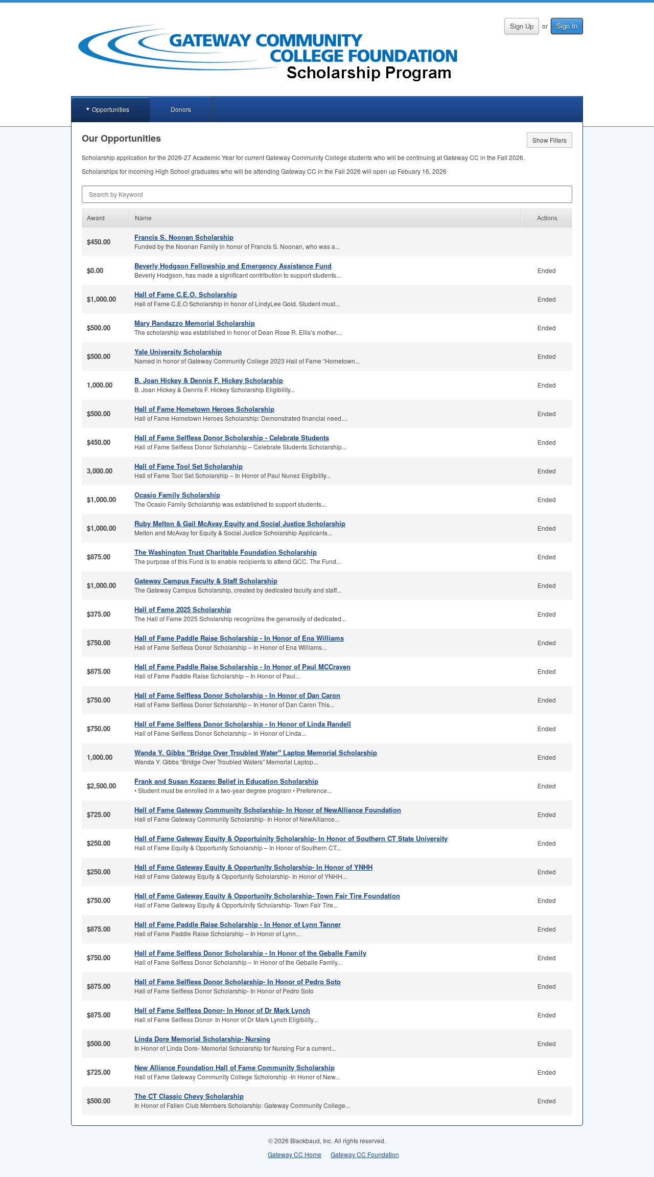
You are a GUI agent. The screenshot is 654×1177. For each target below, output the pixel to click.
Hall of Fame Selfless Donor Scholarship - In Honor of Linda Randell (242, 724)
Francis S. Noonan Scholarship (183, 237)
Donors (181, 109)
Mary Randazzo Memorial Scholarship (194, 323)
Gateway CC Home (294, 1154)
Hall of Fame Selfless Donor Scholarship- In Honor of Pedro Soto (237, 981)
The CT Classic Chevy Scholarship (189, 1096)
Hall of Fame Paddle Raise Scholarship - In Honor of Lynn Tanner (237, 924)
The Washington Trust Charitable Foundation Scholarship (225, 552)
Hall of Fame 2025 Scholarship (182, 609)
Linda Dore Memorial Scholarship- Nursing (202, 1039)
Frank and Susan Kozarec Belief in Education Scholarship (226, 781)
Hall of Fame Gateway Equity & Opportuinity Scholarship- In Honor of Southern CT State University (291, 838)
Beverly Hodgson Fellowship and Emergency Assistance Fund (233, 265)
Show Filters (549, 139)
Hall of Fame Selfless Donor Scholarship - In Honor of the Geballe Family (250, 953)
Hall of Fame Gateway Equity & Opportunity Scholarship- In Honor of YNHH (253, 867)
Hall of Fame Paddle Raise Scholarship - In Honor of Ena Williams (239, 638)
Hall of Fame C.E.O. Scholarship (185, 294)
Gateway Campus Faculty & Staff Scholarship (205, 580)
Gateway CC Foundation (365, 1154)
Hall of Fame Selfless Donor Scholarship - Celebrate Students (231, 437)
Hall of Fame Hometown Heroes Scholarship (204, 409)
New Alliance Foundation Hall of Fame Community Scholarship (234, 1067)
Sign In (566, 26)
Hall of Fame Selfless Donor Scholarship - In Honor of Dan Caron (237, 695)
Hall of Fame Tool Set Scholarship (188, 466)
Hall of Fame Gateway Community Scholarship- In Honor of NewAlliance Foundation (267, 809)
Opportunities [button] (110, 109)
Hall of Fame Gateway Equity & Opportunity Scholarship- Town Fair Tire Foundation (267, 895)
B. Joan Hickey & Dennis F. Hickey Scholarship (208, 380)
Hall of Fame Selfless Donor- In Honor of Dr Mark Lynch (222, 1010)
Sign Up (521, 26)
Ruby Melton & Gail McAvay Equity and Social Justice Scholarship (239, 523)
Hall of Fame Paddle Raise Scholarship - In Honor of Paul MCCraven (242, 666)
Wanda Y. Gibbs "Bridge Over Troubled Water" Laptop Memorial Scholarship (255, 752)
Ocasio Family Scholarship (177, 495)
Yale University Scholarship (178, 351)
